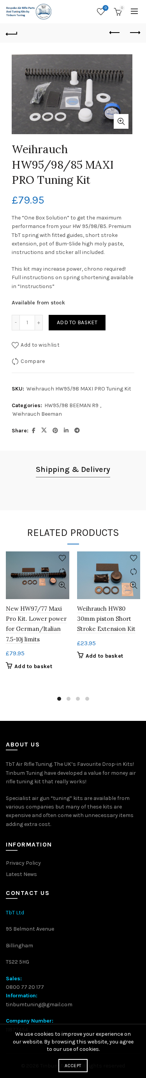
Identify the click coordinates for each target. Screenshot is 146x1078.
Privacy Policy (23, 863)
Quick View (62, 585)
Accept (73, 1065)
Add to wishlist (40, 345)
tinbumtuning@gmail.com (39, 1004)
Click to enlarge (121, 121)
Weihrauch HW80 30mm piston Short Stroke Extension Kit (106, 619)
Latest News (21, 874)
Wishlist (106, 8)
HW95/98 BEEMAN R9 (71, 405)
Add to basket (77, 322)
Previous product (115, 33)
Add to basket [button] (33, 666)
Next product (134, 33)
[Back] (11, 33)
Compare (33, 361)
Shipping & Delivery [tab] (73, 469)
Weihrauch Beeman (37, 414)
